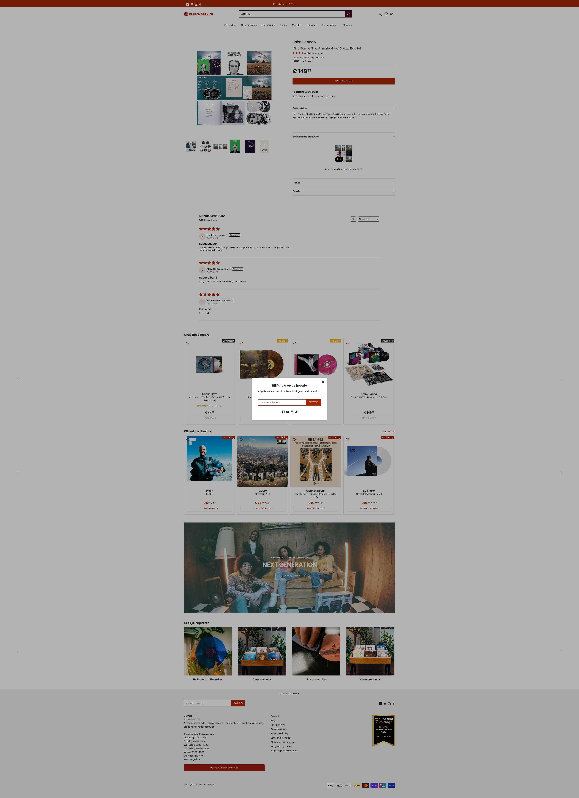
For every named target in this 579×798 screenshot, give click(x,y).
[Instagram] (292, 411)
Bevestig (313, 402)
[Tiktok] (296, 411)
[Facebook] (283, 411)
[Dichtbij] (323, 382)
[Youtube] (287, 411)
